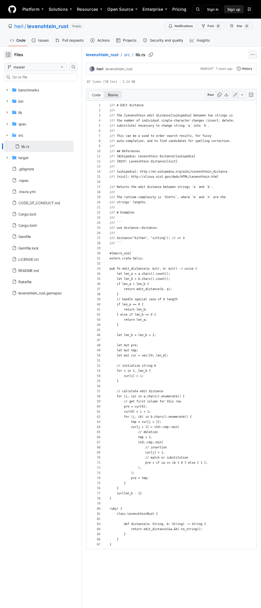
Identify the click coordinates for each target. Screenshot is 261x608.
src (127, 54)
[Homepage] (12, 9)
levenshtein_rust (48, 26)
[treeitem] (39, 146)
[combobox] (42, 77)
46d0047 (207, 68)
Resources (87, 9)
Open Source (120, 9)
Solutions (58, 9)
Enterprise (152, 9)
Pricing (179, 9)
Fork (213, 26)
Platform (31, 9)
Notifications (184, 26)
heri (18, 26)
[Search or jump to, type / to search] (197, 9)
